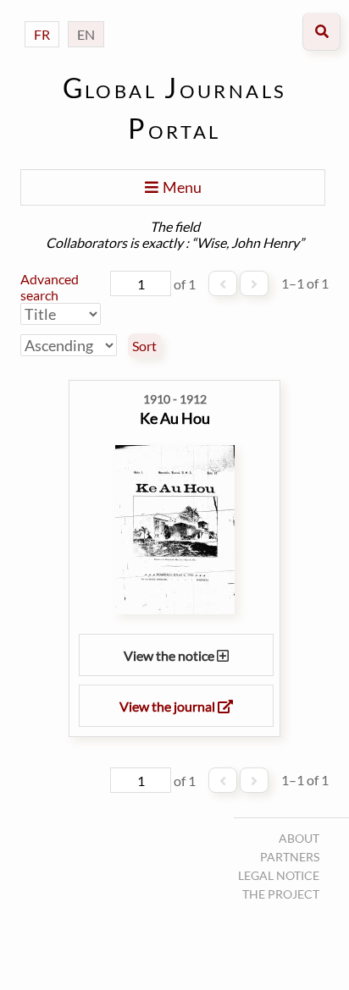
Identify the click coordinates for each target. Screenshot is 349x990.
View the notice (170, 655)
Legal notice (278, 875)
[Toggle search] (321, 32)
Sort (144, 346)
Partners (289, 857)
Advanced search (49, 287)
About (299, 838)
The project (280, 894)
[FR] (42, 17)
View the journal (168, 706)
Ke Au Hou (175, 418)
